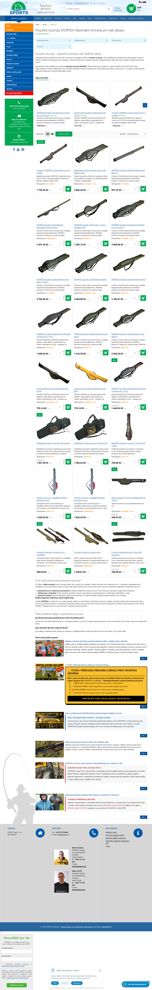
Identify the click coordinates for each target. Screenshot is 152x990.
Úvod (70, 3)
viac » (144, 658)
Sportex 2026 (11, 34)
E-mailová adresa (7, 948)
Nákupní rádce (111, 832)
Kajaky (9, 76)
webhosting (88, 927)
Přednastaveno (133, 134)
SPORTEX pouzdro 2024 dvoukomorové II (128, 279)
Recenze (67, 18)
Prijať (55, 983)
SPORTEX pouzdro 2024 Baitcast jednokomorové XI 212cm (50, 226)
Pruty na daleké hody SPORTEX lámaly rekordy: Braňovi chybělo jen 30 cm (93, 713)
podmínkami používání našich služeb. (13, 966)
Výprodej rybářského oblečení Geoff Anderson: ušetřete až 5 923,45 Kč (92, 795)
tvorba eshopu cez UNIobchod (72, 927)
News (89, 18)
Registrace (118, 10)
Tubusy (40, 46)
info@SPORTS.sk (82, 3)
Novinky (9, 30)
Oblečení (9, 68)
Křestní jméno (6, 956)
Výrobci (9, 89)
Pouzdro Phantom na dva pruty (87, 552)
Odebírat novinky (16, 985)
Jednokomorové (43, 40)
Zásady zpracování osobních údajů (17, 978)
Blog (74, 18)
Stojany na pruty (12, 63)
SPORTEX (38, 18)
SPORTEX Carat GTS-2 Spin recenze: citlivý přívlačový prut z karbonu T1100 (93, 763)
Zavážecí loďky (12, 55)
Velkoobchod (11, 85)
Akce (8, 25)
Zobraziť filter (64, 134)
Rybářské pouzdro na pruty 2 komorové (90, 443)
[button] (148, 982)
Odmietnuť (77, 983)
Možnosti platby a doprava (116, 838)
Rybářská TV (48, 18)
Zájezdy (122, 18)
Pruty (45, 24)
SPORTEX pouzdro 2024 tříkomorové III (90, 279)
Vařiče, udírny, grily (13, 72)
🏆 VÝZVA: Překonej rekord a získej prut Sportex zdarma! (87, 665)
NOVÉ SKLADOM (15, 93)
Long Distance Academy (136, 18)
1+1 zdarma (10, 38)
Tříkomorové (116, 40)
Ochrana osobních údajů (115, 835)
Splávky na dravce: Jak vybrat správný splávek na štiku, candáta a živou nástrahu (96, 641)
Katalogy (82, 18)
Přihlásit (117, 8)
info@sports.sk (63, 835)
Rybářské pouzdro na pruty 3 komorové (53, 443)
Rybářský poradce (100, 18)
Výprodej (9, 42)
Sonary (9, 59)
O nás (108, 846)
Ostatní (9, 80)
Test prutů (58, 18)
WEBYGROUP (106, 927)
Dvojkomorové (79, 40)
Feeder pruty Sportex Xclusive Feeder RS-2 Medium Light (87, 742)
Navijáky (9, 51)
